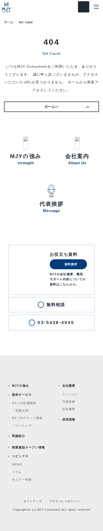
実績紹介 (18, 436)
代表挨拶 (69, 401)
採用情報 (69, 419)
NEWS (17, 464)
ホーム (8, 22)
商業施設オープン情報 (28, 447)
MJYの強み (20, 385)
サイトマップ (33, 501)
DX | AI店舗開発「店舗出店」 (24, 406)
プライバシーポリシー (64, 501)
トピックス (20, 456)
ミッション (70, 394)
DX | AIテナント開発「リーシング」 (27, 421)
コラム (17, 472)
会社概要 (69, 385)
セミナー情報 (22, 479)
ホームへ (51, 106)
